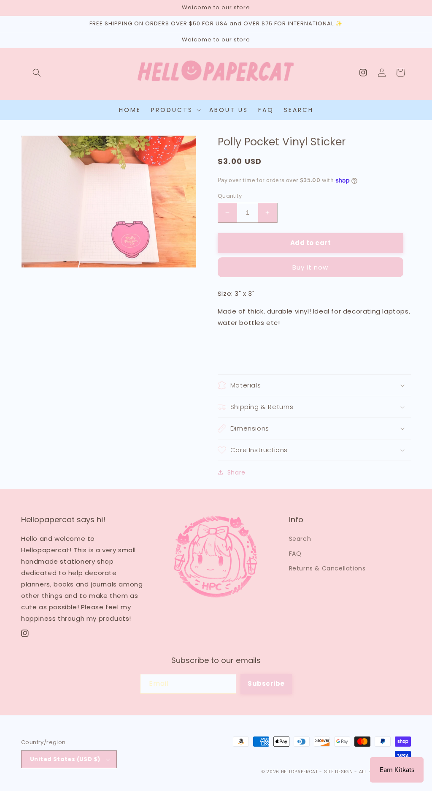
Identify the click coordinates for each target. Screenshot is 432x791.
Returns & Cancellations (327, 568)
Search (300, 539)
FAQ (295, 553)
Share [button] (236, 472)
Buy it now (310, 267)
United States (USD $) (65, 759)
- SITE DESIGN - (339, 772)
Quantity (230, 196)
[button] (36, 72)
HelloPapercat (299, 772)
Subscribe (266, 683)
